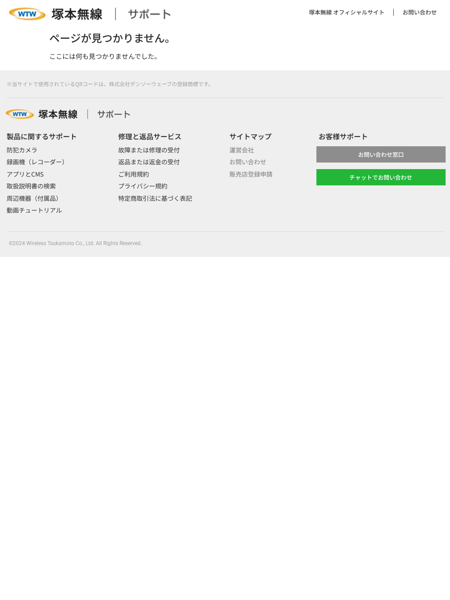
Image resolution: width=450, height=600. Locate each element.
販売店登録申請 (250, 174)
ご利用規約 (133, 174)
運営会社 (241, 149)
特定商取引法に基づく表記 (155, 198)
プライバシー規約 (142, 185)
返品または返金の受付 (149, 161)
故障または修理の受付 (149, 149)
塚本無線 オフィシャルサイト (347, 12)
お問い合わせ (420, 12)
